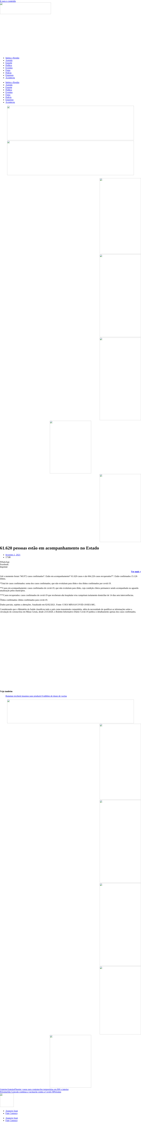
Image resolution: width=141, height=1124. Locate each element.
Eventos (9, 68)
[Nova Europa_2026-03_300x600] (120, 419)
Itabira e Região (12, 58)
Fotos (8, 70)
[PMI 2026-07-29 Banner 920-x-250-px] (70, 139)
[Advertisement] (70, 35)
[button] (70, 562)
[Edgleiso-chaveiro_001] (120, 253)
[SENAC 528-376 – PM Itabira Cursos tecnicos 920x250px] (70, 174)
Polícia (8, 73)
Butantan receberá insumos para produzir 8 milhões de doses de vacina (36, 696)
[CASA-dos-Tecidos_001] (70, 473)
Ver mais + (136, 571)
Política (9, 65)
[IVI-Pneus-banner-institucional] (120, 541)
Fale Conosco (11, 1113)
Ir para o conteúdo (8, 1)
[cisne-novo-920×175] (70, 722)
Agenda (9, 60)
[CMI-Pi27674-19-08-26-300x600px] (120, 336)
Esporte (9, 63)
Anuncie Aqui (12, 1111)
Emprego (9, 75)
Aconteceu (10, 78)
